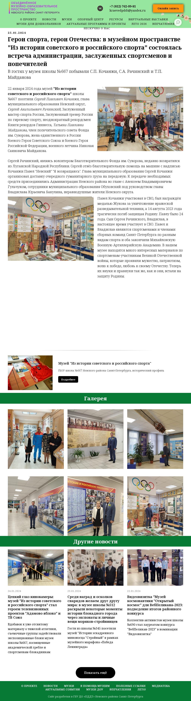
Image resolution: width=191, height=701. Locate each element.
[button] (168, 8)
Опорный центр (91, 19)
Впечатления (120, 689)
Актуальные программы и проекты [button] (96, 24)
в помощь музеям (95, 686)
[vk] (100, 8)
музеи (69, 686)
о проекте (28, 19)
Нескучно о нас (97, 28)
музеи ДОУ (94, 689)
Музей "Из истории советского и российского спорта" (104, 363)
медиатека (161, 686)
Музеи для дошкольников (39, 24)
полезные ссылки (130, 686)
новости (49, 19)
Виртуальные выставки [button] (148, 19)
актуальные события (62, 689)
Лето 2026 (139, 24)
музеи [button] (67, 19)
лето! (141, 689)
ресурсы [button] (116, 19)
